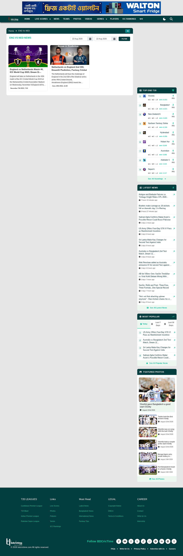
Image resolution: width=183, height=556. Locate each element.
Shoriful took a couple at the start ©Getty (166, 443)
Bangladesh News (86, 511)
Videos (88, 19)
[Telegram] (167, 541)
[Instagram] (131, 541)
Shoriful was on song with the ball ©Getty (166, 430)
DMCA (110, 511)
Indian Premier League (30, 516)
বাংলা (141, 19)
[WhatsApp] (149, 541)
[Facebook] (118, 541)
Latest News (84, 506)
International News (86, 516)
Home (27, 19)
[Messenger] (155, 541)
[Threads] (174, 541)
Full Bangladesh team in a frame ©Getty (166, 468)
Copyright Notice (114, 506)
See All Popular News (158, 363)
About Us (140, 506)
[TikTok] (143, 541)
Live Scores (54, 506)
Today (145, 324)
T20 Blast (24, 511)
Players (114, 19)
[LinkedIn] (161, 541)
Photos (77, 19)
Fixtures (53, 516)
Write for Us (141, 516)
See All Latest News (158, 308)
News (56, 19)
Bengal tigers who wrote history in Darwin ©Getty (165, 455)
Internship (141, 521)
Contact (140, 511)
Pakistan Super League (30, 521)
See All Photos (158, 479)
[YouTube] (124, 541)
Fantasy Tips (84, 521)
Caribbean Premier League (31, 506)
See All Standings (155, 179)
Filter (124, 39)
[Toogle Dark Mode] (164, 19)
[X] (137, 541)
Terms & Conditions (115, 516)
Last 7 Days (158, 323)
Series (52, 521)
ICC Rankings (129, 19)
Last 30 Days (171, 323)
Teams (66, 19)
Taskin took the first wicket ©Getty (165, 418)
